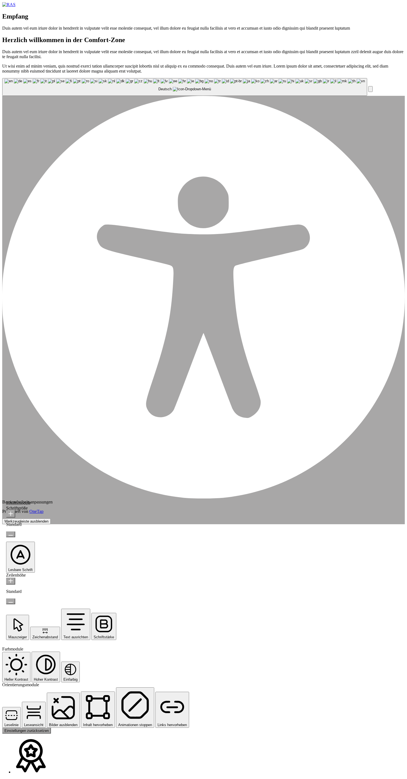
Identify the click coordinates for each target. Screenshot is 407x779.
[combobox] (184, 87)
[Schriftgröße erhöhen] (10, 514)
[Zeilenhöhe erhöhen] (10, 581)
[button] (370, 89)
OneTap (36, 511)
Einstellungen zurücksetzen (26, 731)
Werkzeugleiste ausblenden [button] (26, 521)
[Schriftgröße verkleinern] (10, 534)
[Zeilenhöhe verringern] (10, 601)
